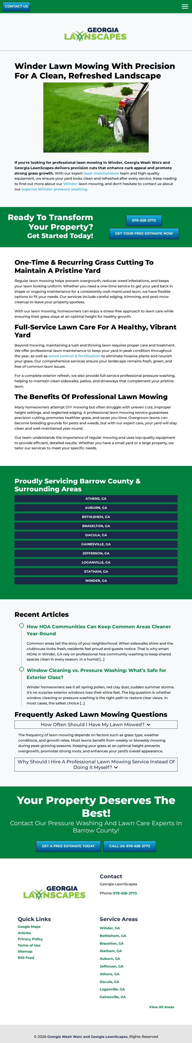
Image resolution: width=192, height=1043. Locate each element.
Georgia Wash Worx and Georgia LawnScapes (87, 1037)
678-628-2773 (144, 220)
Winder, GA (96, 581)
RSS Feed (26, 958)
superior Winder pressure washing (54, 189)
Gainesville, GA (96, 544)
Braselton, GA (96, 526)
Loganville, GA (96, 562)
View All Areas (161, 1007)
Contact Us (16, 6)
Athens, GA (96, 498)
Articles (24, 933)
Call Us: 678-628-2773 (129, 846)
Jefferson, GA (96, 553)
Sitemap (25, 951)
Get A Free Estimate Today (68, 846)
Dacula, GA (96, 535)
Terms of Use (29, 945)
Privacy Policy (30, 939)
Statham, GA (96, 571)
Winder (70, 184)
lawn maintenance (101, 173)
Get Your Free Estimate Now (144, 233)
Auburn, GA (96, 508)
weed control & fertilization (74, 356)
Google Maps (29, 927)
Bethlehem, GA (96, 517)
